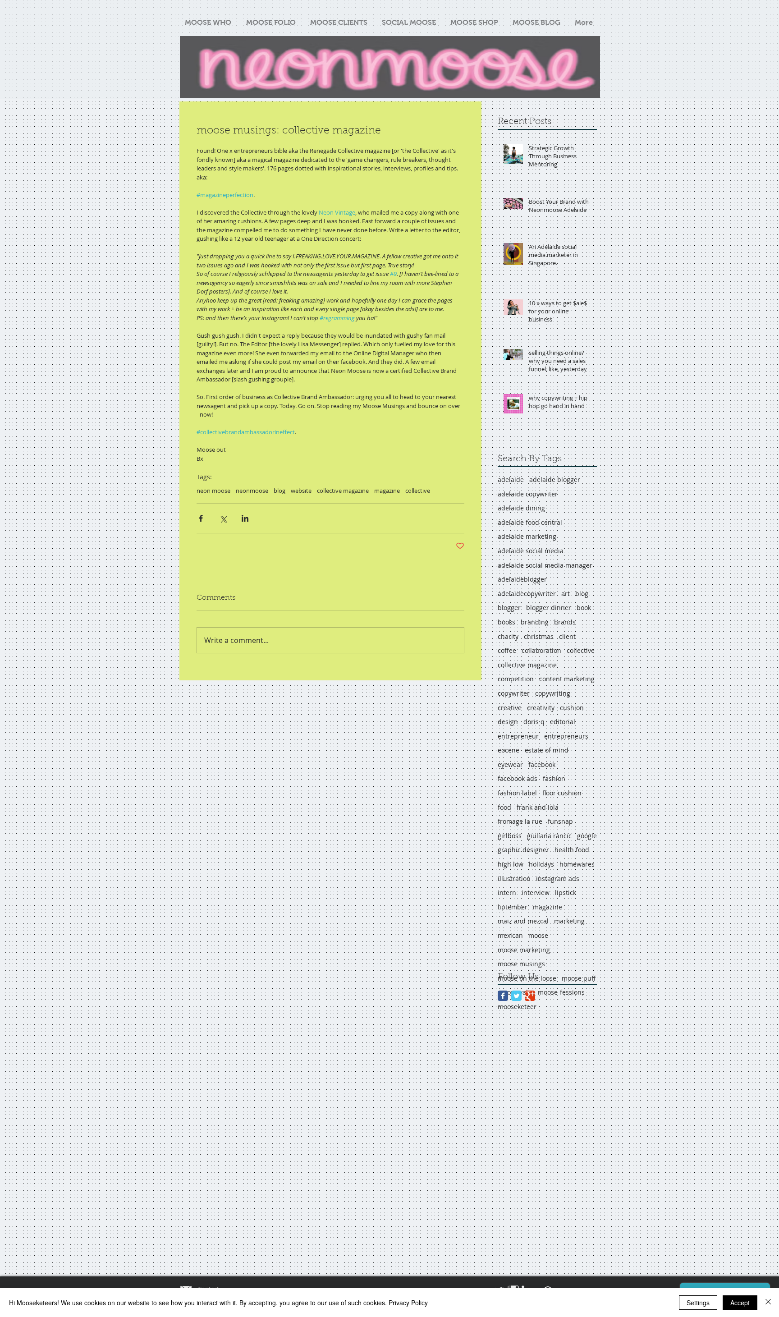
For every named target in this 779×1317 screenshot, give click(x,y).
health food (571, 849)
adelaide (511, 479)
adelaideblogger (522, 579)
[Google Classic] (530, 996)
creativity (540, 707)
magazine (387, 490)
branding (535, 622)
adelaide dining (521, 508)
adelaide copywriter (528, 494)
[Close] (768, 1302)
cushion (572, 707)
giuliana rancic (549, 835)
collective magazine (343, 490)
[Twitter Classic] (516, 996)
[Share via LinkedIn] (245, 518)
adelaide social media (531, 550)
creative (510, 707)
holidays (541, 864)
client (567, 636)
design (508, 721)
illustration (514, 878)
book (584, 607)
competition (516, 679)
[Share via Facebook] (201, 518)
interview (536, 892)
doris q (534, 721)
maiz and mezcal (523, 921)
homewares (577, 864)
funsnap (560, 821)
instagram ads (557, 878)
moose (538, 935)
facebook (541, 764)
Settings (698, 1302)
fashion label (517, 793)
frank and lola (538, 807)
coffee (507, 650)
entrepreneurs (566, 736)
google (587, 835)
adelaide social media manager (545, 565)
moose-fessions (561, 992)
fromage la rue (520, 821)
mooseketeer (517, 1006)
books (506, 622)
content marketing (567, 679)
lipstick (565, 892)
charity (508, 636)
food (504, 807)
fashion (554, 778)
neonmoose (252, 490)
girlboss (510, 835)
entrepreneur (518, 736)
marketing (569, 921)
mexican (510, 935)
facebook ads (517, 778)
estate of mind (546, 750)
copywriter (514, 693)
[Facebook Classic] (503, 996)
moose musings (521, 963)
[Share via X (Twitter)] (223, 518)
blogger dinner (548, 607)
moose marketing (524, 949)
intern (507, 892)
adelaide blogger (554, 479)
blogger (509, 607)
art (565, 593)
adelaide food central (530, 522)
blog (279, 490)
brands (565, 622)
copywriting (552, 693)
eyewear (510, 764)
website (301, 490)
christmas (539, 636)
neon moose (213, 490)
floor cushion (562, 793)
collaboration (541, 650)
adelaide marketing (527, 536)
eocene (508, 750)
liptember (512, 907)
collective (417, 490)
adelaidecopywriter (527, 593)
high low (510, 864)
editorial (562, 721)
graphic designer (523, 849)
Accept (740, 1302)
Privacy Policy (408, 1302)
